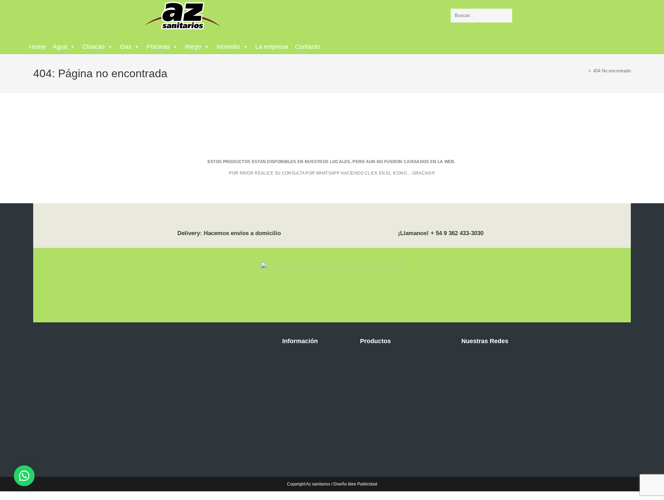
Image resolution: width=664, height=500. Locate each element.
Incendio (228, 46)
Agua (60, 46)
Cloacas (93, 46)
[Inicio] (584, 70)
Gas (125, 46)
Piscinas (158, 46)
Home (37, 46)
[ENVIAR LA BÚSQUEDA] (505, 16)
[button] (24, 475)
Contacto (307, 46)
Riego (193, 46)
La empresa (271, 46)
